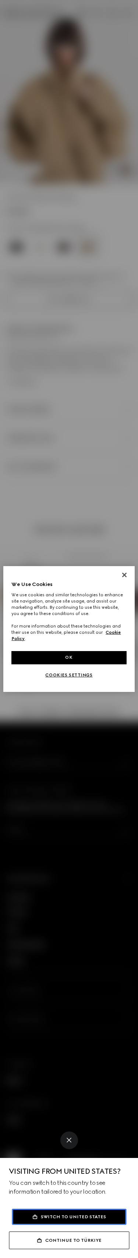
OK (68, 657)
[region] (68, 629)
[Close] (69, 1140)
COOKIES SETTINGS (68, 675)
